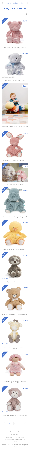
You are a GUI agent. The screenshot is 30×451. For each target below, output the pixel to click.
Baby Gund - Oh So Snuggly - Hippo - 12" (15, 217)
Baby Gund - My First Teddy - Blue (15, 80)
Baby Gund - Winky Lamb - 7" (15, 184)
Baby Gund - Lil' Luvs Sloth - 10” (15, 282)
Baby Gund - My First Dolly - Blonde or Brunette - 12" (15, 382)
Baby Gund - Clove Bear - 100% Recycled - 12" (15, 314)
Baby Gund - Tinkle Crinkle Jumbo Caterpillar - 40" (15, 127)
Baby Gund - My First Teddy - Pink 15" (15, 47)
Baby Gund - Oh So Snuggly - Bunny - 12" (15, 160)
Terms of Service (15, 432)
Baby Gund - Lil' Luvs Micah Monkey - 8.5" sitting (15, 416)
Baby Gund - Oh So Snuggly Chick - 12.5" (15, 249)
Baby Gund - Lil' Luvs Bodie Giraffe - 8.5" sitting (15, 347)
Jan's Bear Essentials (15, 3)
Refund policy (15, 434)
